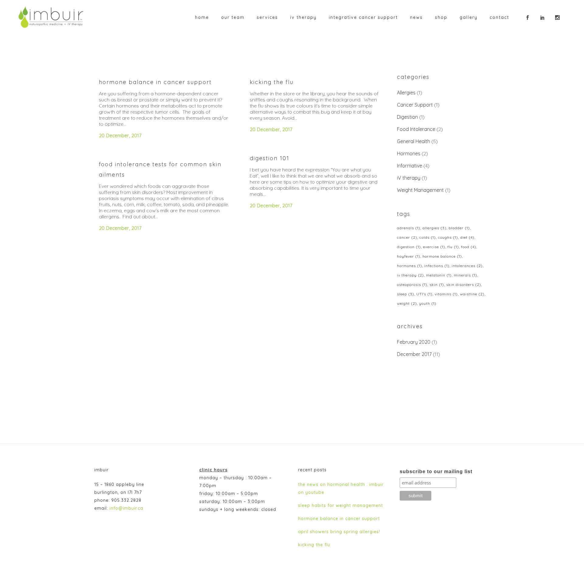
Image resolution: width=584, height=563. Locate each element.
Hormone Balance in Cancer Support (155, 82)
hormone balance (442, 256)
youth (427, 303)
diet (467, 237)
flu (453, 247)
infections (437, 265)
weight (407, 303)
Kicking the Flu (272, 82)
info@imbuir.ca (126, 508)
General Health (413, 141)
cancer (407, 237)
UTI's (424, 294)
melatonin (439, 275)
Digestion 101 (269, 158)
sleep (405, 294)
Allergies (406, 93)
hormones (409, 265)
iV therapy (408, 178)
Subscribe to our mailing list (436, 471)
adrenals (408, 228)
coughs (448, 237)
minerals (465, 275)
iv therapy (410, 275)
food (468, 247)
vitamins (446, 294)
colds (427, 237)
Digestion (407, 117)
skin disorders (463, 284)
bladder (459, 228)
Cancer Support (415, 105)
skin (436, 284)
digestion (409, 247)
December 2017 (414, 354)
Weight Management (420, 190)
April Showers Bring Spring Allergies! (339, 531)
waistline (472, 294)
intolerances (467, 265)
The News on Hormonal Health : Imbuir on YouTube (341, 488)
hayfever (408, 256)
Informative (409, 166)
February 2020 (413, 342)
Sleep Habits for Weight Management (340, 505)
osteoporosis (412, 284)
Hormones (408, 153)
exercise (434, 247)
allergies (434, 228)
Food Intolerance (416, 129)
